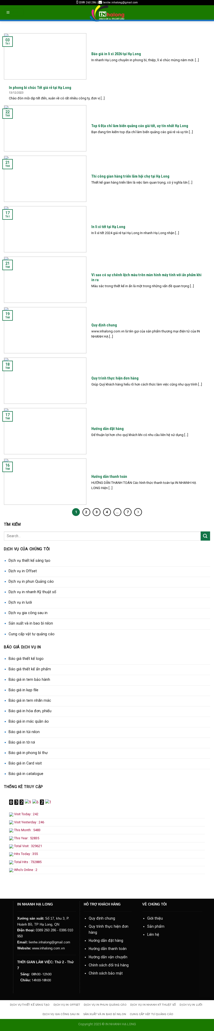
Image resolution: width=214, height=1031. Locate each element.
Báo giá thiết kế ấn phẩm (30, 669)
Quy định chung (102, 918)
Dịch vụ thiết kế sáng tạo (29, 560)
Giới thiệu (155, 918)
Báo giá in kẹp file (23, 690)
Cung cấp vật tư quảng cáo (32, 634)
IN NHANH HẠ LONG (120, 1024)
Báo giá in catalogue (26, 774)
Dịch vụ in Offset (23, 571)
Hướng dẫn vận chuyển (108, 957)
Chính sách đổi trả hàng (109, 965)
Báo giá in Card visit (25, 763)
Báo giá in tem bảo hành (29, 679)
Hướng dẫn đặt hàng (106, 940)
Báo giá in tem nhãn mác (30, 700)
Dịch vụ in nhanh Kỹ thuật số (32, 592)
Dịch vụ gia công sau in (28, 613)
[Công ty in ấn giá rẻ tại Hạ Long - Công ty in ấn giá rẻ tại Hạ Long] (107, 13)
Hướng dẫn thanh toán (108, 949)
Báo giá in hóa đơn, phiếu (30, 711)
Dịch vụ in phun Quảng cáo (31, 581)
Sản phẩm (155, 926)
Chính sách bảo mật (106, 973)
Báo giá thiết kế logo (26, 658)
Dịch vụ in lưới (20, 602)
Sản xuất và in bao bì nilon (31, 623)
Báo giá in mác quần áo (29, 721)
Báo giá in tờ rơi (22, 742)
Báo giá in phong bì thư (28, 753)
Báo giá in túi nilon (24, 732)
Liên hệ (153, 934)
